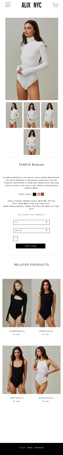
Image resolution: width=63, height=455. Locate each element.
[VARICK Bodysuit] (14, 115)
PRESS (29, 448)
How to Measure (37, 215)
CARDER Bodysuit (17, 331)
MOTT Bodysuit (17, 398)
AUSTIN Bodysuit (46, 398)
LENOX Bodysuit (46, 331)
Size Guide (23, 215)
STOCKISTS (39, 448)
